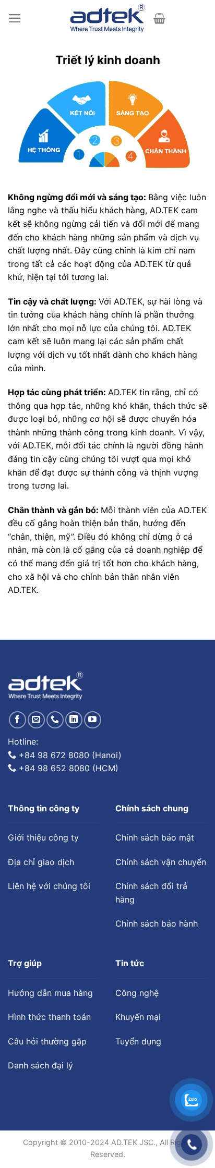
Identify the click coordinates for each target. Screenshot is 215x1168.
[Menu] (15, 18)
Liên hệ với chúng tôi (49, 886)
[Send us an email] (36, 719)
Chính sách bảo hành (156, 923)
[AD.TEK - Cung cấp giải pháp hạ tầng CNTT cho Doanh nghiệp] (108, 18)
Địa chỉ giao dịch (41, 862)
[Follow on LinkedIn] (73, 719)
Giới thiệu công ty (43, 837)
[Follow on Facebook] (17, 719)
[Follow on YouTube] (92, 719)
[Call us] (55, 719)
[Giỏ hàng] (159, 18)
